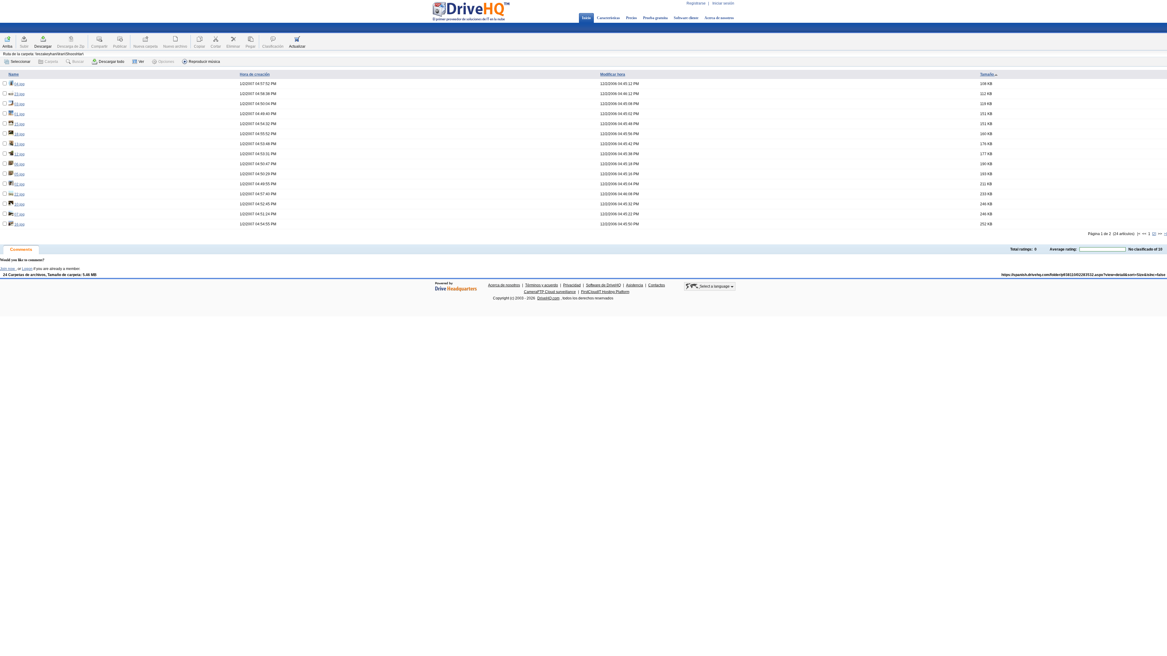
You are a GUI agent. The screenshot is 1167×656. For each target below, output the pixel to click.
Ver (141, 62)
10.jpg (19, 204)
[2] (1154, 234)
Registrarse (696, 3)
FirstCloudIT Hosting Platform (605, 292)
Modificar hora (612, 74)
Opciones (166, 62)
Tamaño (987, 74)
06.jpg (19, 164)
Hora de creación (255, 74)
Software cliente (686, 18)
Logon (27, 269)
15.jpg (19, 124)
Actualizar (297, 46)
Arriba (7, 46)
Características (608, 18)
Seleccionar (20, 62)
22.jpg (19, 194)
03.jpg (19, 104)
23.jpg (19, 94)
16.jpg (19, 224)
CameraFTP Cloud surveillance (550, 292)
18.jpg (19, 134)
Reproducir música (204, 62)
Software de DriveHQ (603, 285)
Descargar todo (111, 62)
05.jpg (19, 174)
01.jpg (19, 114)
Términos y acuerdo (541, 285)
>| (1165, 234)
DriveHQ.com (548, 298)
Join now (8, 269)
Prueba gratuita (655, 18)
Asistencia (634, 285)
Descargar (43, 46)
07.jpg (19, 214)
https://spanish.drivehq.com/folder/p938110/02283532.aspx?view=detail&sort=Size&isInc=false (1083, 275)
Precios (631, 18)
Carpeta (51, 62)
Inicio (586, 18)
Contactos (656, 285)
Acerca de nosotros (719, 18)
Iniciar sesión (723, 3)
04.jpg (19, 84)
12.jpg (19, 154)
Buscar (78, 62)
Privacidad (572, 285)
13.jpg (19, 144)
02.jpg (19, 184)
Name (14, 74)
